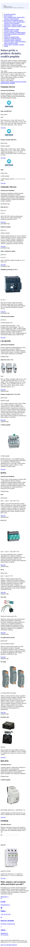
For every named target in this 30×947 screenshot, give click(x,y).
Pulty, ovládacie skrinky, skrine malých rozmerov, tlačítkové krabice (14, 18)
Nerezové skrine (8, 15)
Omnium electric (5, 81)
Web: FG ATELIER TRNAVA (9, 945)
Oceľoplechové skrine (10, 14)
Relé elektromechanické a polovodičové (14, 34)
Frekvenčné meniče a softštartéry (12, 40)
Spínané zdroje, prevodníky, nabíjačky (14, 44)
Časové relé (7, 35)
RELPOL (7, 83)
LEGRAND (23, 81)
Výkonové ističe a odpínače (11, 31)
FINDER (12, 83)
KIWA (2, 83)
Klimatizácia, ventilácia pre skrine (13, 25)
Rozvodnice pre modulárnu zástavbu (13, 20)
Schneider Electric (14, 81)
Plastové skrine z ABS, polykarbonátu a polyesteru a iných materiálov (14, 22)
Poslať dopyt (5, 896)
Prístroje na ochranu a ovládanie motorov (15, 32)
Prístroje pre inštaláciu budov (11, 37)
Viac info (3, 127)
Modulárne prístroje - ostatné (11, 29)
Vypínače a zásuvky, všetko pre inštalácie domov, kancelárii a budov (15, 42)
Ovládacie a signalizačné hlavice (12, 38)
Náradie (6, 46)
